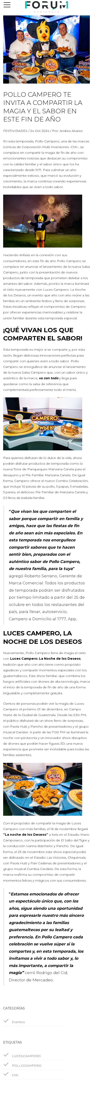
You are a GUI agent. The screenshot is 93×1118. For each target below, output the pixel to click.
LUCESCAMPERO (26, 1056)
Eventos (18, 1022)
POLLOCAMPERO (26, 1065)
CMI (15, 1075)
